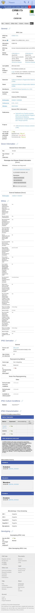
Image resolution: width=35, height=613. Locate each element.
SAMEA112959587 (17, 196)
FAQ (3, 583)
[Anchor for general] (9, 28)
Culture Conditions (21, 23)
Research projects (6, 572)
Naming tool (21, 587)
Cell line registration (7, 587)
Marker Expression (7, 417)
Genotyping (32, 23)
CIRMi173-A (15, 35)
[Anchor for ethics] (7, 201)
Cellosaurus (5, 103)
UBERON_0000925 (13, 468)
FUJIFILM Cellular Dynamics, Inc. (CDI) (22, 89)
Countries (4, 574)
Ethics (12, 23)
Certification (5, 585)
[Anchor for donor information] (17, 143)
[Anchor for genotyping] (12, 531)
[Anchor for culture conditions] (22, 400)
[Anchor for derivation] (15, 340)
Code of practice (22, 560)
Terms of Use (21, 570)
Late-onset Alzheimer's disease (21, 169)
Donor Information (8, 23)
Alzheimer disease (17, 62)
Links (19, 562)
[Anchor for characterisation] (20, 411)
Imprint (20, 572)
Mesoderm (5, 478)
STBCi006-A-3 (29, 53)
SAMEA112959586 (17, 100)
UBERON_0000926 (13, 484)
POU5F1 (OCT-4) (4, 427)
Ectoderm (5, 493)
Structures (20, 585)
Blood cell (16, 347)
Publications (5, 577)
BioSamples (5, 100)
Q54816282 (15, 106)
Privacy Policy (21, 568)
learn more (24, 7)
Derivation (17, 23)
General (3, 23)
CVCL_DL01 (15, 103)
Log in (3, 597)
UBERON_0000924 (13, 500)
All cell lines (5, 560)
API (19, 589)
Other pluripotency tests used (10, 438)
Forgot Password (6, 600)
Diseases (4, 575)
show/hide (4, 72)
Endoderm (5, 462)
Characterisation (27, 23)
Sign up (4, 599)
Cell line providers (6, 570)
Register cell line (6, 559)
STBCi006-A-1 (15, 53)
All (4, 562)
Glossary (4, 589)
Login (32, 4)
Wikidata (4, 106)
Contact (20, 590)
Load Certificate (32, 14)
